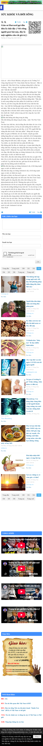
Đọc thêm (3, 296)
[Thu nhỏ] (2, 22)
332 (34, 268)
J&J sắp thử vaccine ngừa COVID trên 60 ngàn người (34, 362)
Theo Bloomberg (6, 418)
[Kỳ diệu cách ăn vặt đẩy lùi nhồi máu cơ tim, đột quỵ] (13, 328)
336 (14, 272)
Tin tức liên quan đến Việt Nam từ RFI (18, 703)
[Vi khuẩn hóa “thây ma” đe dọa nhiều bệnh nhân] (13, 348)
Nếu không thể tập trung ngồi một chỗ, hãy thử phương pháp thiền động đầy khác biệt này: (34, 282)
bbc (6, 699)
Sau (24, 22)
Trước (19, 22)
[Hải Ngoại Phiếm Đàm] (21, 2)
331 (28, 268)
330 (23, 268)
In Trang (2, 212)
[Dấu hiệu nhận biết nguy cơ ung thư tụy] (13, 463)
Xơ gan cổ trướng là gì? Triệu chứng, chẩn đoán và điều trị (34, 382)
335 (9, 272)
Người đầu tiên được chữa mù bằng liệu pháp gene (33, 303)
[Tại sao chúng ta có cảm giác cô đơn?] (13, 482)
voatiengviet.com (31, 372)
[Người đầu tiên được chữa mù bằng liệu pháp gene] (13, 309)
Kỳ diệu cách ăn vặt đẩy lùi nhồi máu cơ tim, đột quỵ (33, 323)
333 (39, 268)
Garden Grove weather (21, 530)
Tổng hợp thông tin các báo (14, 722)
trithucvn (4, 448)
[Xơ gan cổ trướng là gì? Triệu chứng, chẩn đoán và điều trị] (13, 387)
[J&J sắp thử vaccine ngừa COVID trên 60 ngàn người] (13, 367)
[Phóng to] (5, 22)
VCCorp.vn (4, 294)
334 (4, 272)
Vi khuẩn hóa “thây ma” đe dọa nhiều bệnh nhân (33, 342)
